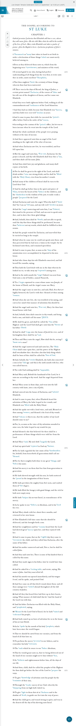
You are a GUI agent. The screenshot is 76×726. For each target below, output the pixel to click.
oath (21, 648)
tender (29, 685)
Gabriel (56, 209)
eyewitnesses (32, 67)
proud (18, 478)
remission (17, 680)
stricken (40, 113)
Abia (55, 92)
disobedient (21, 194)
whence (22, 417)
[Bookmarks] (63, 16)
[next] (73, 365)
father (44, 648)
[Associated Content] (66, 90)
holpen (25, 497)
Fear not (42, 154)
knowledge (26, 677)
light (24, 692)
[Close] (7, 33)
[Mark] (7, 37)
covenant (32, 644)
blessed (16, 456)
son (60, 156)
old (28, 205)
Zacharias (34, 92)
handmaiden (55, 450)
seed (59, 505)
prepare (55, 670)
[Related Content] (68, 16)
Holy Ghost (25, 177)
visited (56, 611)
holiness (21, 660)
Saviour (51, 446)
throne (57, 325)
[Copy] (7, 41)
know (32, 82)
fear (55, 655)
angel (25, 209)
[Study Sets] (59, 16)
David (23, 327)
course (45, 120)
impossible (45, 370)
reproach (42, 270)
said (26, 442)
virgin (21, 282)
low (21, 486)
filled (59, 174)
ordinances (34, 105)
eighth (44, 537)
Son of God (50, 355)
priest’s (56, 117)
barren (59, 110)
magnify (43, 442)
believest (21, 225)
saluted (55, 392)
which (44, 57)
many (29, 54)
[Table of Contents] (2, 16)
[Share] (7, 45)
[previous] (3, 365)
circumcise (17, 540)
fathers (41, 192)
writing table (36, 569)
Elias (15, 192)
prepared (23, 197)
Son (51, 322)
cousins (42, 527)
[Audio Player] (69, 719)
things (53, 461)
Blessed (19, 611)
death (24, 695)
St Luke (38, 29)
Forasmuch (19, 54)
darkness (45, 692)
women (16, 295)
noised (31, 587)
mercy (30, 530)
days (49, 250)
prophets (50, 626)
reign (28, 332)
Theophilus (41, 77)
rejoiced (34, 446)
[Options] (72, 16)
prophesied (21, 607)
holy (15, 464)
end (39, 335)
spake (22, 626)
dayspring (17, 688)
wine (26, 174)
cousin (32, 360)
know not (17, 342)
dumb (40, 219)
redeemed (17, 614)
